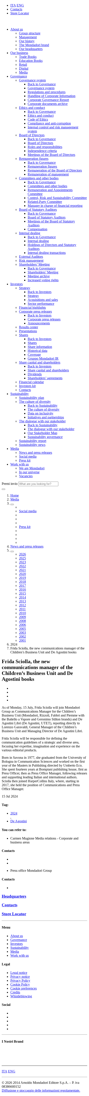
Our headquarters (31, 49)
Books (6, 1050)
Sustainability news (32, 445)
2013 (22, 601)
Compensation (37, 229)
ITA (13, 5)
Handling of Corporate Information (51, 96)
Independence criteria (42, 151)
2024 (13, 813)
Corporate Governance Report (48, 100)
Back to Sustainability (42, 405)
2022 (22, 566)
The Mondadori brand (34, 45)
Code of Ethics (38, 119)
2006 (22, 625)
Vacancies (26, 476)
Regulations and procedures (46, 92)
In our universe (29, 472)
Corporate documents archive (48, 104)
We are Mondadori (31, 468)
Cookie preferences (23, 988)
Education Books (31, 60)
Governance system (32, 80)
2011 (22, 609)
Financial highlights (32, 307)
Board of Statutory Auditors (38, 209)
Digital (23, 68)
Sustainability (19, 394)
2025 (22, 558)
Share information (40, 347)
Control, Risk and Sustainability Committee (57, 198)
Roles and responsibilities (45, 147)
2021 (22, 570)
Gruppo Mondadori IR (43, 358)
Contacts (16, 9)
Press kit (24, 460)
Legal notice (18, 973)
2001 (22, 640)
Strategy (24, 288)
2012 (22, 605)
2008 (22, 621)
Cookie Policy (20, 984)
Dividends (35, 374)
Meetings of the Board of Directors (51, 155)
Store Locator (19, 13)
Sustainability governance (45, 437)
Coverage (34, 354)
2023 (22, 562)
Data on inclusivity (40, 413)
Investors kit (27, 386)
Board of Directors (31, 135)
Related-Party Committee (45, 202)
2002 (22, 636)
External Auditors (31, 256)
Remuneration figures (33, 158)
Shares (23, 335)
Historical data (37, 350)
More (5, 1062)
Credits (15, 992)
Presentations (28, 331)
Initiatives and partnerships (46, 417)
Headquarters (14, 896)
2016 (22, 589)
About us (16, 29)
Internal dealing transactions (47, 253)
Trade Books (28, 57)
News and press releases (35, 452)
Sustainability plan (31, 398)
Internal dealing (29, 233)
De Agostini (18, 821)
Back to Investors (39, 292)
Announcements (39, 323)
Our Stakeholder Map (42, 433)
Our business (19, 53)
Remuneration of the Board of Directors (55, 170)
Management (28, 37)
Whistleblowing (21, 996)
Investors (16, 284)
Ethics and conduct (32, 108)
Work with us (19, 464)
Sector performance (41, 303)
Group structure (29, 33)
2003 (22, 632)
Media (23, 72)
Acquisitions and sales (43, 300)
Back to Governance (42, 84)
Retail (23, 64)
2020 (22, 574)
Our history (27, 41)
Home (14, 495)
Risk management (31, 260)
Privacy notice (20, 976)
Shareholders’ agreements (45, 378)
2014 (22, 597)
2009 (22, 617)
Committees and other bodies (39, 178)
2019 (22, 578)
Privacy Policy (20, 980)
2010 (22, 613)
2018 (22, 581)
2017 (22, 585)
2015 (22, 593)
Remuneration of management (48, 174)
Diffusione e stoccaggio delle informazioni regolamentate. (41, 1090)
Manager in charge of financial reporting (55, 205)
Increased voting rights (43, 280)
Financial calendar (31, 382)
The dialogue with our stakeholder (42, 421)
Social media (28, 456)
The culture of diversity (35, 401)
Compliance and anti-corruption (49, 123)
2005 (22, 629)
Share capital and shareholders (39, 362)
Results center (28, 327)
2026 (22, 554)
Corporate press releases (35, 311)
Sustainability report (32, 441)
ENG (20, 5)
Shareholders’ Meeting (34, 264)
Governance (18, 76)
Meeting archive (39, 276)
